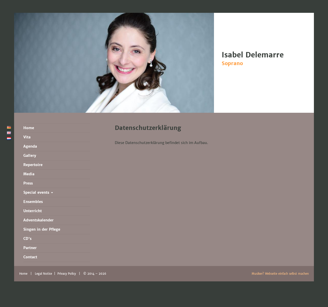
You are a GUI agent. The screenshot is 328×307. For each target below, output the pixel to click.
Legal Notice (44, 273)
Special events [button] (36, 192)
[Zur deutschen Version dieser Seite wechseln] (9, 127)
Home (23, 273)
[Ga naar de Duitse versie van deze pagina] (9, 138)
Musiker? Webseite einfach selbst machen (280, 273)
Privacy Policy (67, 273)
